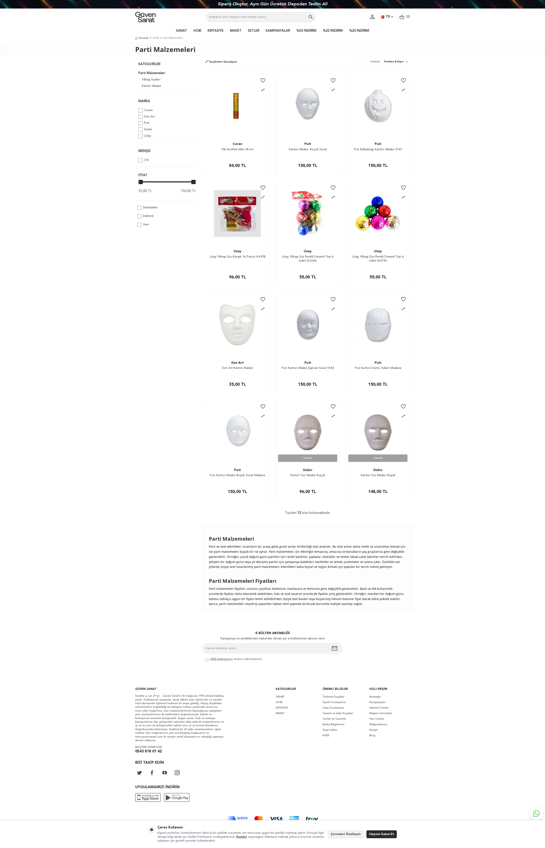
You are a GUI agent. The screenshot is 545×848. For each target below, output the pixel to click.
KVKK (326, 735)
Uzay (147, 136)
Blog (372, 735)
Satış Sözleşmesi (333, 707)
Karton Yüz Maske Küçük (307, 475)
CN (146, 160)
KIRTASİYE (216, 31)
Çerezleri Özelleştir (346, 834)
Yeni (146, 224)
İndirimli (148, 216)
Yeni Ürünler (376, 719)
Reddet (241, 836)
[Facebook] (152, 772)
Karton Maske (151, 86)
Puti (146, 123)
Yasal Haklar (330, 730)
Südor (148, 129)
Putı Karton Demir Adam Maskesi (378, 368)
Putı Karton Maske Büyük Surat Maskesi (237, 475)
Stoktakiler (150, 207)
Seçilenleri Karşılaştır (222, 62)
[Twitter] (139, 772)
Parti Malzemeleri (151, 73)
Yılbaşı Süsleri (151, 79)
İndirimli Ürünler (379, 707)
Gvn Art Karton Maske (237, 368)
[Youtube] (164, 772)
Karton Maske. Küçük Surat (308, 149)
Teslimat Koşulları (333, 696)
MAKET (235, 31)
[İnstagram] (177, 772)
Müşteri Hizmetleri (380, 713)
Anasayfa (144, 38)
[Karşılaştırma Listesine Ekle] (263, 90)
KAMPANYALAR (278, 31)
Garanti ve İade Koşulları (338, 713)
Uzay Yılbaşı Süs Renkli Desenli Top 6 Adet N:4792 (378, 259)
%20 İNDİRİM (359, 31)
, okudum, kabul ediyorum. (236, 659)
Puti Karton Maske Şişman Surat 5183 (307, 368)
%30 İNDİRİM (333, 31)
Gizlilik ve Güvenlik (334, 719)
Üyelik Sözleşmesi (334, 702)
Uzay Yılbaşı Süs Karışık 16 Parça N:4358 (237, 256)
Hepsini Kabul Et (381, 834)
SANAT (181, 31)
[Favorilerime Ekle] (263, 81)
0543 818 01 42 (148, 751)
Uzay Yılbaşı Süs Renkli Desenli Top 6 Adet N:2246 (307, 259)
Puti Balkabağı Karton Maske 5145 (378, 149)
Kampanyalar (377, 702)
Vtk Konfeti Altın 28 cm (237, 149)
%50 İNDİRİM (306, 31)
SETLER (253, 31)
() (407, 17)
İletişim (373, 730)
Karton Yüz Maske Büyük (378, 475)
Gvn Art (149, 116)
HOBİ (197, 31)
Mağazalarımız (378, 724)
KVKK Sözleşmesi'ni (221, 659)
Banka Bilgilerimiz (333, 724)
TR (388, 17)
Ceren (148, 110)
